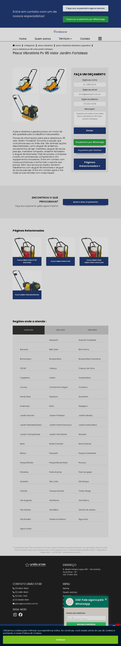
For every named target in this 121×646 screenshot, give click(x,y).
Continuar (60, 640)
